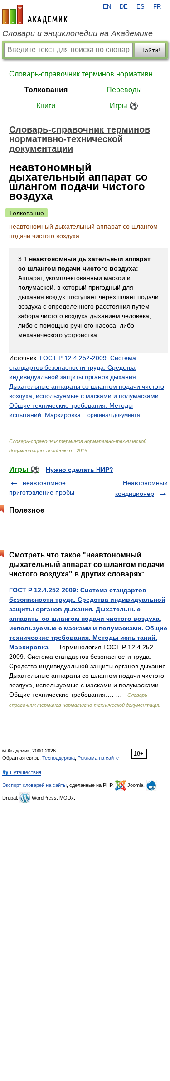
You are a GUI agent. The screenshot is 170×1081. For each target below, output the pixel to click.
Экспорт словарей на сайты (34, 785)
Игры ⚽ (124, 106)
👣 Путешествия (21, 772)
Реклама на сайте (98, 758)
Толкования (46, 90)
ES (140, 7)
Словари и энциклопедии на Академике (77, 33)
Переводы (124, 90)
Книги (45, 106)
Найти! (150, 50)
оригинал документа (113, 415)
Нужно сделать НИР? (79, 469)
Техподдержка (58, 758)
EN (107, 7)
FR (157, 7)
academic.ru (35, 14)
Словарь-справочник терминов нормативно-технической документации (85, 74)
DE (124, 7)
